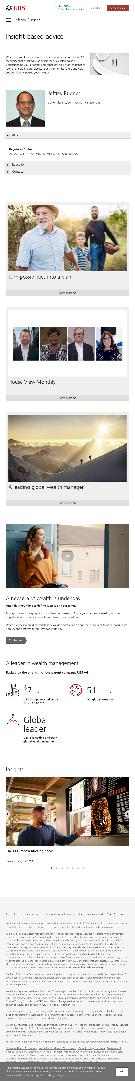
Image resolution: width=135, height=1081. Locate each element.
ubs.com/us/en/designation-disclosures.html (104, 1041)
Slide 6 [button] (78, 868)
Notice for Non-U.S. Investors (21, 1048)
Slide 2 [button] (57, 868)
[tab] (51, 868)
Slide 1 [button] (51, 868)
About (16, 135)
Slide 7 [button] (83, 868)
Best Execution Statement (102, 1051)
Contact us (95, 8)
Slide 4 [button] (67, 868)
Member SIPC (98, 994)
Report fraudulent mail (91, 914)
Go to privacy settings (51, 1075)
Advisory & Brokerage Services (70, 1055)
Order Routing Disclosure (91, 1048)
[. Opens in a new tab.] (15, 8)
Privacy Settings (115, 914)
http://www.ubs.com (109, 927)
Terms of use (12, 914)
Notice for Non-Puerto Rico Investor (57, 1048)
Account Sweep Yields (41, 1055)
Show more (67, 293)
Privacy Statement (52, 1071)
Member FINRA (115, 994)
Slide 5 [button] (73, 868)
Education (18, 164)
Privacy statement (32, 914)
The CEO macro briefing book (29, 851)
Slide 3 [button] (62, 868)
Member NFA (68, 1004)
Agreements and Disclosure (83, 1061)
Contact (17, 171)
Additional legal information (60, 914)
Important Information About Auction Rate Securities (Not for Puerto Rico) (57, 1058)
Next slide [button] (124, 814)
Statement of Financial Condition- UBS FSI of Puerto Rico (58, 1051)
